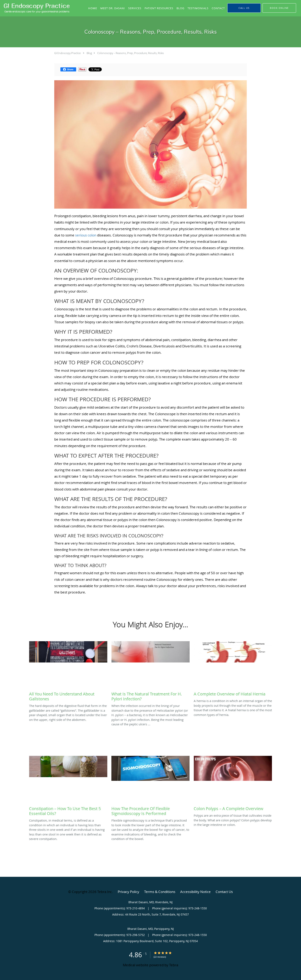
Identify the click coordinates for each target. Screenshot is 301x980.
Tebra (173, 965)
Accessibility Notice (195, 891)
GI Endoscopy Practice (67, 53)
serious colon (85, 235)
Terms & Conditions (159, 891)
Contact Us (224, 891)
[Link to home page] (36, 8)
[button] (279, 8)
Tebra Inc (104, 891)
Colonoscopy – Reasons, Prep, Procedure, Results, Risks (130, 53)
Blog (89, 53)
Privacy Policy (128, 891)
